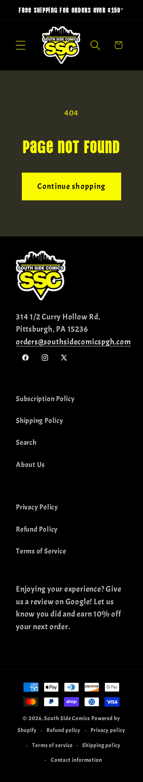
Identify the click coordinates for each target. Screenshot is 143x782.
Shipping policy (101, 745)
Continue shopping (71, 186)
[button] (20, 45)
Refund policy (63, 730)
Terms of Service (41, 551)
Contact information (76, 759)
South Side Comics (67, 718)
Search (26, 442)
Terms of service (52, 745)
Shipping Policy (39, 420)
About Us (30, 464)
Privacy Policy (37, 507)
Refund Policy (37, 529)
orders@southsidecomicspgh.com (73, 342)
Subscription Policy (45, 398)
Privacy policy (108, 730)
